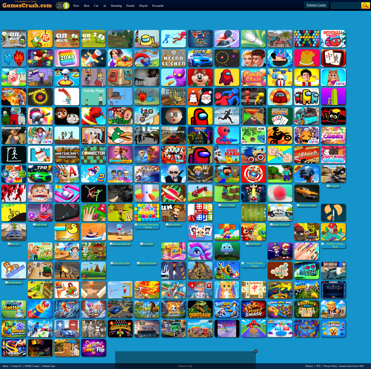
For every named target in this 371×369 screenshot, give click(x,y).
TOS (318, 366)
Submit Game (316, 5)
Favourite (158, 5)
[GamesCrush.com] (27, 4)
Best (86, 5)
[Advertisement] (185, 20)
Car (96, 5)
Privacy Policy (330, 366)
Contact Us (16, 366)
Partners (309, 366)
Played (143, 5)
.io (104, 5)
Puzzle (130, 5)
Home (5, 366)
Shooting (116, 5)
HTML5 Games (32, 366)
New (76, 5)
